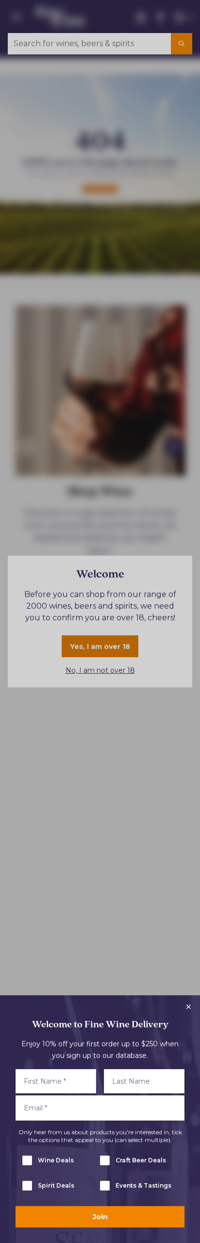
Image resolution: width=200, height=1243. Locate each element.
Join (100, 1216)
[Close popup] (188, 1007)
